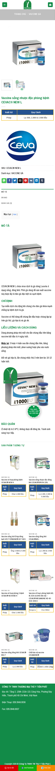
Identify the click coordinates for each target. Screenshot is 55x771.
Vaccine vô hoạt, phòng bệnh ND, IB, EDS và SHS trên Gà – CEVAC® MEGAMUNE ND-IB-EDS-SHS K (41, 597)
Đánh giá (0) (6, 203)
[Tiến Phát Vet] (27, 4)
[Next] (49, 51)
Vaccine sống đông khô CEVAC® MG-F (13, 653)
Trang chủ (20, 14)
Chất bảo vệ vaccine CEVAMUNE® (36, 653)
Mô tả (4, 191)
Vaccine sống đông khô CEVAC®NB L (37, 537)
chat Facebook (28, 768)
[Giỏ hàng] (50, 4)
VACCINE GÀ (35, 14)
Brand (4, 197)
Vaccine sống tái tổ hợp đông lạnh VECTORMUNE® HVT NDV (13, 537)
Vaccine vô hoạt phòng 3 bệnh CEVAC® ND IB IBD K (12, 594)
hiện (14, 214)
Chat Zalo (47, 768)
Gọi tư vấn (10, 768)
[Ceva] (21, 145)
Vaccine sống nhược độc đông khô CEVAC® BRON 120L (40, 481)
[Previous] (5, 51)
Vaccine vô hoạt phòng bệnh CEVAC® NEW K (12, 481)
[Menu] (4, 4)
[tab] (27, 192)
